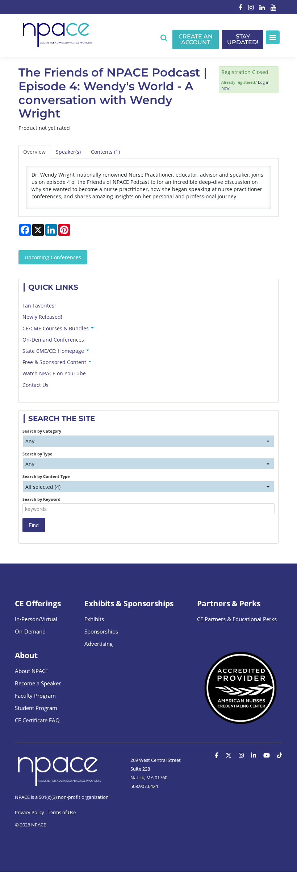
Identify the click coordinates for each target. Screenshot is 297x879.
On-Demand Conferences (53, 339)
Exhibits (94, 619)
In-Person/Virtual (36, 619)
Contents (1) (105, 151)
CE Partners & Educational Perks (237, 619)
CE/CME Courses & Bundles (56, 328)
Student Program (36, 707)
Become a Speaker (38, 683)
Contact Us (35, 384)
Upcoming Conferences (53, 257)
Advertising (98, 643)
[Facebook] (240, 8)
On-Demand (30, 631)
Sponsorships (101, 631)
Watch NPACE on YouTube (54, 373)
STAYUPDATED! (242, 39)
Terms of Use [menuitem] (62, 812)
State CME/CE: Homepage (53, 350)
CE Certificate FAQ (37, 720)
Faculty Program (35, 695)
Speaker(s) (68, 151)
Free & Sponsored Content (55, 362)
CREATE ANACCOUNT (196, 39)
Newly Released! (42, 316)
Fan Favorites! (39, 305)
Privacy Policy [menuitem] (29, 812)
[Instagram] (251, 8)
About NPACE (31, 670)
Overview (34, 151)
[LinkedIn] (262, 8)
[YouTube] (273, 8)
